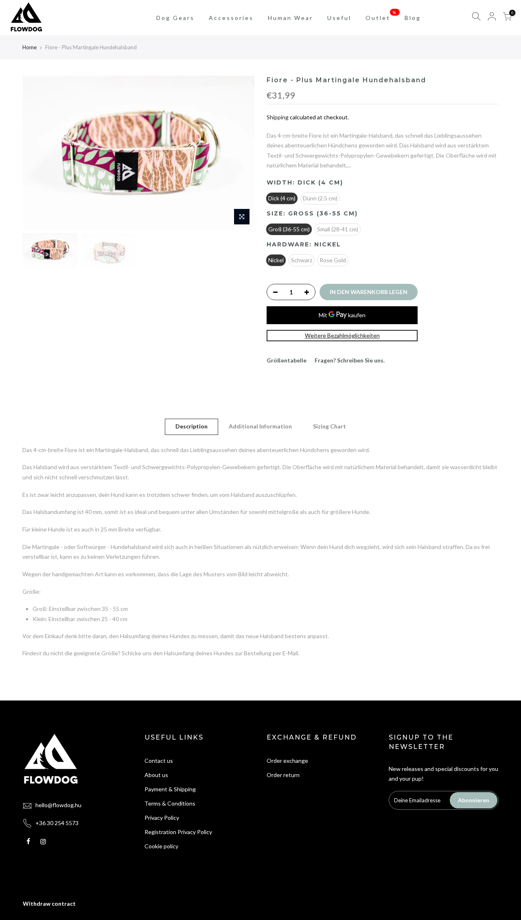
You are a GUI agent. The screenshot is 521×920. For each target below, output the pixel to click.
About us (156, 774)
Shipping (278, 117)
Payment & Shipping (170, 789)
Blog (413, 17)
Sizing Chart (329, 426)
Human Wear (290, 17)
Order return (283, 774)
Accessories (231, 17)
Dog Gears (175, 17)
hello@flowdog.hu (58, 804)
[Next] (240, 152)
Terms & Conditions (169, 803)
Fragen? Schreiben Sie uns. (350, 360)
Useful (339, 17)
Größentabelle (286, 360)
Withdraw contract (49, 903)
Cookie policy (161, 846)
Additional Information (260, 426)
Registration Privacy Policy (178, 831)
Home (29, 47)
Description (191, 426)
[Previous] (36, 152)
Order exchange (287, 760)
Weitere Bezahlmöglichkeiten (342, 335)
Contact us (158, 760)
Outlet (381, 15)
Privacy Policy (161, 817)
